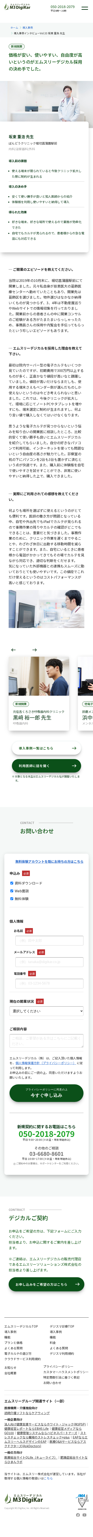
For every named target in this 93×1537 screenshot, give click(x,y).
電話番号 (20, 973)
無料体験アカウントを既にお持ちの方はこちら (49, 861)
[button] (13, 649)
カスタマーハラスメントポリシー (66, 1372)
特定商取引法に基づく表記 (61, 1377)
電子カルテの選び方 (18, 1353)
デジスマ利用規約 (62, 1353)
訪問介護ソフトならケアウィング (27, 1413)
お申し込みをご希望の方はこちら (48, 1284)
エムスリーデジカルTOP (21, 1326)
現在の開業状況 (22, 1001)
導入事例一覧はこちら (48, 748)
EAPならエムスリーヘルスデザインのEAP (46, 1439)
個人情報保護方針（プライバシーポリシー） (46, 1063)
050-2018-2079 (63, 6)
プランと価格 (13, 1342)
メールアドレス (24, 952)
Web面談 (21, 890)
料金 (53, 1342)
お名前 (18, 931)
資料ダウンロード (28, 883)
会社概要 (10, 1373)
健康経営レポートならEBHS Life (26, 1428)
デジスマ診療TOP (62, 1326)
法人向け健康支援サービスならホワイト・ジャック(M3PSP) (45, 1424)
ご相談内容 (18, 1028)
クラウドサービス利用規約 (22, 1359)
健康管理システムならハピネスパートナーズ (47, 1433)
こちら (48, 1478)
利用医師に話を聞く (48, 765)
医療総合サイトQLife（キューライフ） (30, 1457)
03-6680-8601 (46, 1153)
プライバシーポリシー (58, 1366)
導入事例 (27, 27)
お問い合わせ (52, 1383)
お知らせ (10, 1367)
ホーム (14, 27)
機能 (7, 1337)
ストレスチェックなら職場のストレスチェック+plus (45, 1435)
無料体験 (21, 898)
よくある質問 (13, 1348)
